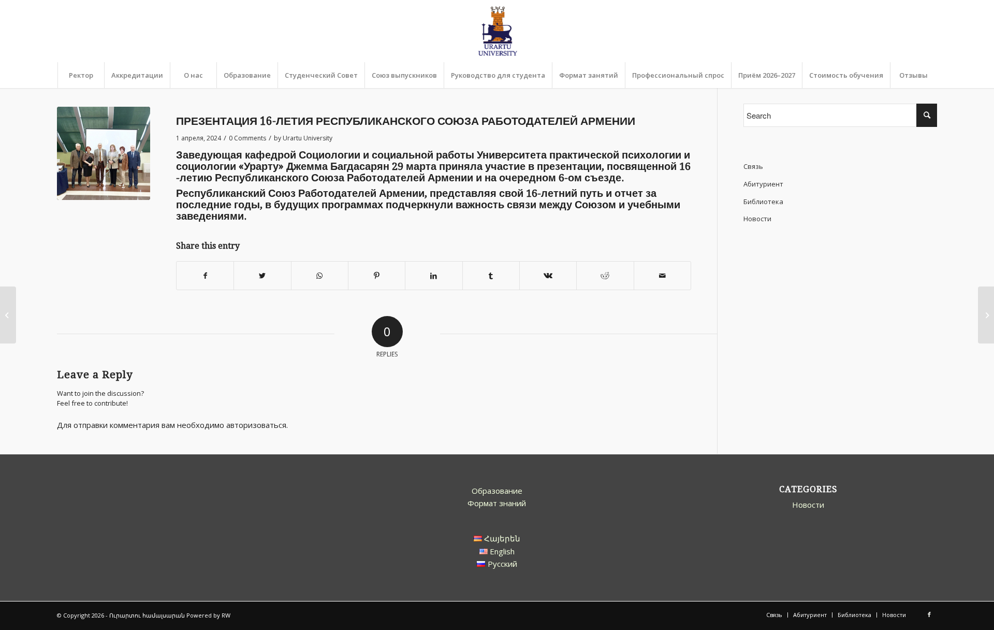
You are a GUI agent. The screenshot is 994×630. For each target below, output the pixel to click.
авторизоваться (256, 425)
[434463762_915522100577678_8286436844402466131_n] (103, 153)
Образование (497, 490)
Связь (753, 166)
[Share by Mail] (662, 276)
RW (226, 615)
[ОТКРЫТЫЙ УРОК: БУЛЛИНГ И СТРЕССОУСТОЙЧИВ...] (8, 315)
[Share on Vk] (548, 276)
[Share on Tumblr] (491, 276)
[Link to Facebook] (929, 614)
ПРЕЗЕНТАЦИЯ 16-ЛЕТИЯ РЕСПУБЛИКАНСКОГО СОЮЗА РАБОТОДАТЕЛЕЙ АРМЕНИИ (405, 120)
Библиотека (763, 201)
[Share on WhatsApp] (319, 276)
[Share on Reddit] (605, 276)
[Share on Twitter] (262, 276)
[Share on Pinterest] (376, 276)
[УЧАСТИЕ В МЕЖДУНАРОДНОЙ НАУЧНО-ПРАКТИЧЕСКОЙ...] (986, 315)
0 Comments (247, 138)
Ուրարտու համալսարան (147, 615)
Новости (757, 218)
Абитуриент (763, 184)
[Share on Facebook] (205, 276)
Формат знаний (496, 503)
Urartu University (307, 138)
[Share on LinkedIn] (433, 276)
